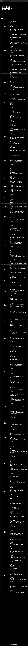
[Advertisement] (14, 622)
